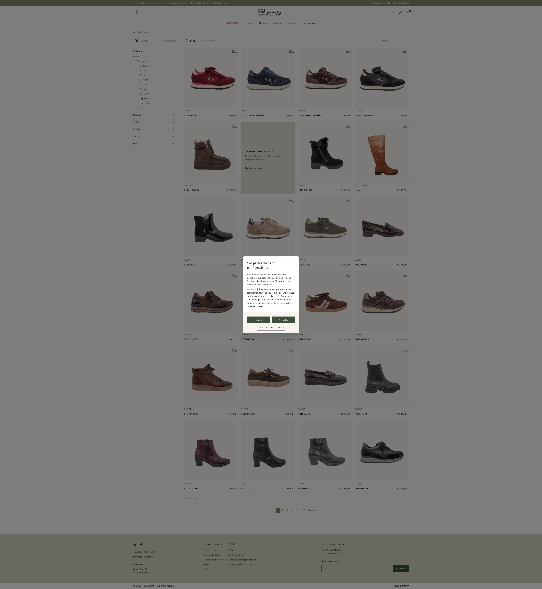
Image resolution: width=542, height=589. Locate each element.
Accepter (283, 319)
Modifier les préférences (271, 327)
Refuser (259, 319)
